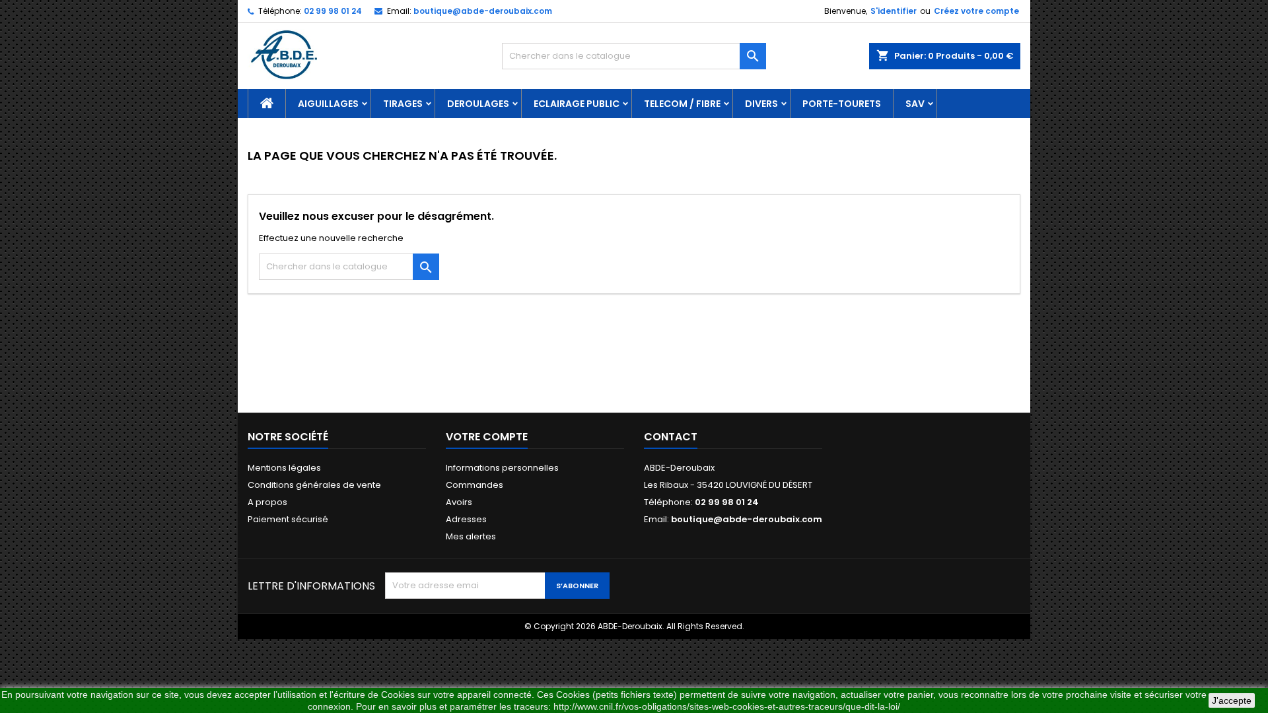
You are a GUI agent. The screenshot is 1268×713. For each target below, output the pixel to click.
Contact (670, 436)
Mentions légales (284, 467)
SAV (915, 103)
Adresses (466, 519)
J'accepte (1231, 700)
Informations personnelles (502, 467)
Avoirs (459, 502)
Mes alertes (471, 536)
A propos (267, 502)
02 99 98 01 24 (333, 11)
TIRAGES (403, 103)
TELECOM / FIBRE (682, 103)
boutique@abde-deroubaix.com (482, 11)
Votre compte (487, 436)
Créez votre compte (976, 11)
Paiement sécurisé (288, 519)
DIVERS (761, 103)
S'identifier (893, 11)
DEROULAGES (478, 103)
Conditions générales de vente (314, 485)
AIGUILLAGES (328, 103)
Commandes (474, 485)
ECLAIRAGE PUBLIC (576, 103)
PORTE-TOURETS (841, 103)
